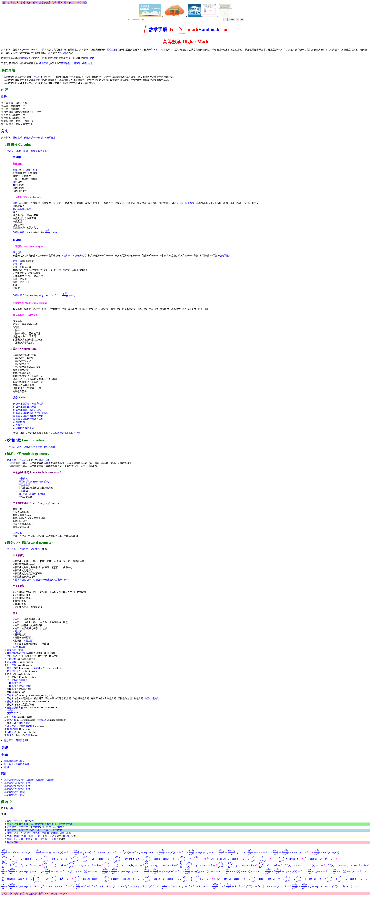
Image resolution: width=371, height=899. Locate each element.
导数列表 (189, 203)
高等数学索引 (22, 740)
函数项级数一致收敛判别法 (28, 416)
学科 (22, 2)
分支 (4, 131)
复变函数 (11, 662)
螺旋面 (18, 631)
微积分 (89, 58)
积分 (47, 151)
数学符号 (18, 821)
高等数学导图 (11, 795)
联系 (22, 893)
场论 (20, 649)
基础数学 (17, 137)
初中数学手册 (21, 824)
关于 (34, 893)
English (63, 893)
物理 (47, 2)
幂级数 (18, 425)
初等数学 (64, 52)
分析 (40, 137)
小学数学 (23, 827)
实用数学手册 (22, 764)
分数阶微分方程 (15, 707)
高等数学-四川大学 (14, 782)
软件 (72, 2)
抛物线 (41, 493)
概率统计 (41, 720)
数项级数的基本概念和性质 (28, 403)
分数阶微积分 (20, 232)
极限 (25, 151)
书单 (4, 755)
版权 (28, 893)
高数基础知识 (11, 761)
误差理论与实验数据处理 (19, 726)
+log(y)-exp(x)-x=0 (127, 859)
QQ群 (66, 836)
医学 (60, 2)
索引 (47, 893)
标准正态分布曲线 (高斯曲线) (48, 579)
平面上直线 (24, 484)
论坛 (10, 808)
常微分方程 (13, 695)
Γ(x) (231, 255)
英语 (52, 836)
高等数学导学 (11, 792)
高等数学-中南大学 (14, 786)
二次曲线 (23, 490)
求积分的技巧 (79, 255)
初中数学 (46, 827)
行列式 (11, 447)
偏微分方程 (13, 701)
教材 (6, 767)
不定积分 (17, 252)
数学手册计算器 (15, 839)
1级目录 (30, 779)
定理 (15, 833)
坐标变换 (23, 478)
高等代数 (66, 63)
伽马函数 (224, 255)
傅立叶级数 (13, 668)
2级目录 (40, 779)
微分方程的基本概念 (17, 680)
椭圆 (25, 493)
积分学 (17, 240)
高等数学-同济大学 (14, 779)
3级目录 (50, 779)
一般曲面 (21, 646)
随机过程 (11, 720)
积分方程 (11, 717)
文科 (29, 2)
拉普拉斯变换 (14, 671)
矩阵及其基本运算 (33, 447)
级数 (28, 169)
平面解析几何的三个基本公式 (34, 481)
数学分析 (26, 58)
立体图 (54, 833)
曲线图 (36, 833)
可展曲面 (28, 640)
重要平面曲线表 (23, 579)
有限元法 (11, 732)
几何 (33, 137)
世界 (16, 2)
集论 (9, 735)
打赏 (85, 2)
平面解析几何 (26, 460)
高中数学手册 (37, 824)
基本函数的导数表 (22, 209)
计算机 (52, 839)
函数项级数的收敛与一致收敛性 (30, 412)
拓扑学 (26, 735)
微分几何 (11, 549)
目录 (10, 2)
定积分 (16, 261)
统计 (28, 723)
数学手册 (158, 29)
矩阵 (19, 447)
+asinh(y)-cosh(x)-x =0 (14, 879)
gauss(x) (67, 579)
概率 (21, 723)
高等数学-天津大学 (14, 789)
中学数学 (35, 827)
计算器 (43, 839)
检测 (9, 842)
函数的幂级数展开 (23, 428)
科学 (35, 2)
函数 (18, 151)
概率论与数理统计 (83, 63)
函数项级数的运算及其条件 (28, 419)
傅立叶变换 (39, 668)
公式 (9, 833)
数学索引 (9, 740)
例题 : (16, 842)
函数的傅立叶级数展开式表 (66, 433)
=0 (137, 852)
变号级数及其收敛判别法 (27, 409)
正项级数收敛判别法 (25, 406)
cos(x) (50, 232)
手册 (9, 824)
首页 (4, 2)
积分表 (66, 255)
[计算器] (174, 10)
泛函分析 (11, 659)
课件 (4, 773)
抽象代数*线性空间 (17, 653)
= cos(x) (14, 712)
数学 (41, 2)
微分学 (17, 157)
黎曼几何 (11, 649)
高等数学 (11, 830)
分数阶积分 (18, 295)
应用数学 (51, 137)
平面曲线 (23, 549)
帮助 (79, 2)
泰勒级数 (19, 422)
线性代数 (43, 63)
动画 (62, 833)
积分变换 (11, 665)
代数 (26, 137)
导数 (33, 151)
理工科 (112, 49)
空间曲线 (35, 549)
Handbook (208, 29)
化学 (54, 2)
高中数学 (58, 827)
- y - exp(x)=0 (285, 859)
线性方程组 (50, 447)
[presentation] (145, 29)
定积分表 (17, 264)
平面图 (45, 833)
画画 (68, 833)
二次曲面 (17, 532)
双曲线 (32, 493)
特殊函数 (11, 674)
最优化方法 (13, 729)
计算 (66, 2)
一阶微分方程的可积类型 (19, 686)
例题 (4, 747)
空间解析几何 (42, 460)
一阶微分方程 (14, 683)
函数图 (27, 833)
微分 (40, 151)
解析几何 (11, 460)
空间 (9, 656)
